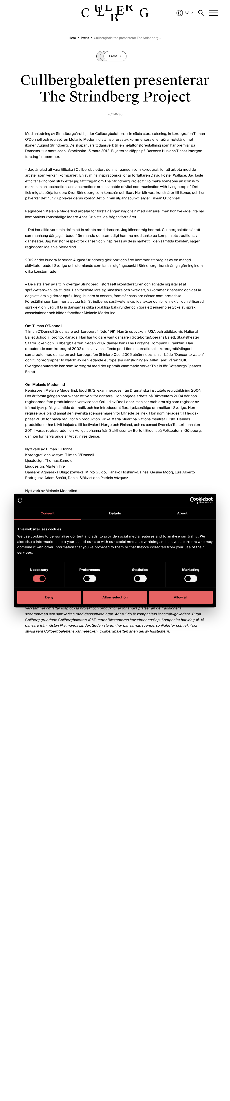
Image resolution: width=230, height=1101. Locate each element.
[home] (115, 13)
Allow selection (115, 597)
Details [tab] (115, 513)
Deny (49, 597)
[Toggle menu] (213, 13)
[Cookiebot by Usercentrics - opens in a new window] (193, 500)
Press (85, 38)
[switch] (89, 578)
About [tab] (182, 513)
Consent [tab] (48, 513)
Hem (72, 38)
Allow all (181, 597)
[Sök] (201, 13)
